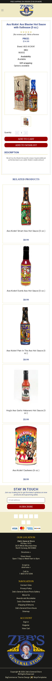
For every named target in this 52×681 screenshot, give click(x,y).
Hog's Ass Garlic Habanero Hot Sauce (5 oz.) (26, 411)
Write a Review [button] (33, 34)
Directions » (26, 552)
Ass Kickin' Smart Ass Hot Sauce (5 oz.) (26, 231)
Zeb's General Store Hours (26, 608)
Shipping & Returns (26, 605)
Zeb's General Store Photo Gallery (26, 592)
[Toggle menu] (2, 10)
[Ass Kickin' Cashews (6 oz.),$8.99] (26, 445)
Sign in (26, 622)
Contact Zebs (26, 585)
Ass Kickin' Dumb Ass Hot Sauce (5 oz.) (26, 290)
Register (25, 625)
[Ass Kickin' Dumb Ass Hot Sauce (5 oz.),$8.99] (26, 266)
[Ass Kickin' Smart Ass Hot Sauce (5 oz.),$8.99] (26, 206)
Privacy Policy (26, 588)
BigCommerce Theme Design (17, 677)
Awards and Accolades (26, 598)
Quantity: (8, 132)
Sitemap (26, 611)
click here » (26, 567)
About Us (26, 595)
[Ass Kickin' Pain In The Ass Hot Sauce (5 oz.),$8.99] (26, 326)
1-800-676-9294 (26, 574)
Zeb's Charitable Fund (26, 602)
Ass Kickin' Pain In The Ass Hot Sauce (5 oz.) (26, 351)
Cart (49, 10)
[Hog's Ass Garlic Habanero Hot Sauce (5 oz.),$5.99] (26, 386)
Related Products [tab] (26, 179)
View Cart (26, 628)
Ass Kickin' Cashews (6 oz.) (26, 470)
